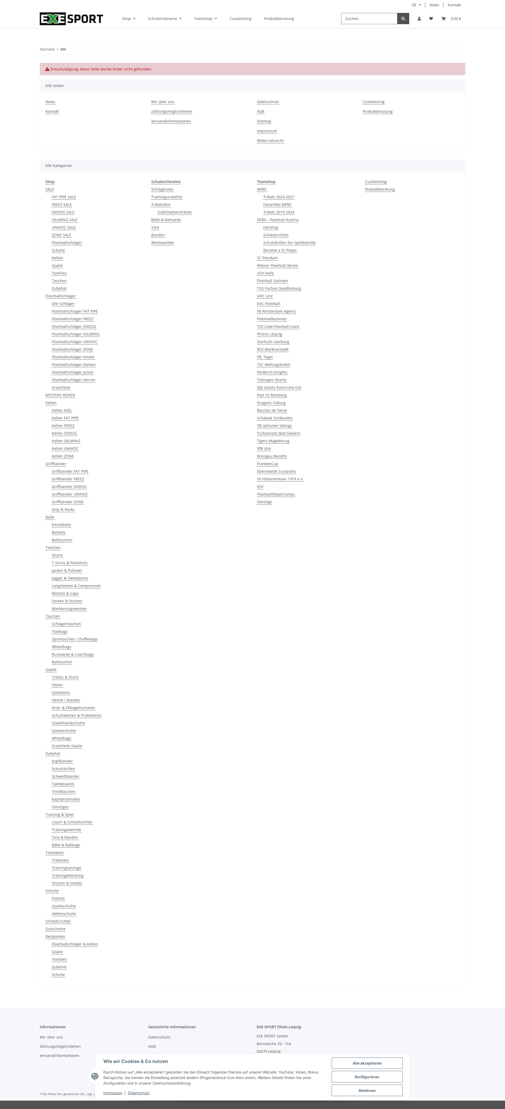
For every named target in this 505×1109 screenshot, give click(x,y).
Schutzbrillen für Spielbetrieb (289, 242)
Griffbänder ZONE (68, 501)
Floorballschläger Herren (73, 379)
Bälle (50, 517)
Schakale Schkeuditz (275, 417)
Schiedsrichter (58, 921)
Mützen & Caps (65, 593)
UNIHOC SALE (64, 227)
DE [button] (414, 4)
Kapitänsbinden (66, 799)
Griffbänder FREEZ (68, 478)
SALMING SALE (65, 219)
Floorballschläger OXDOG (74, 326)
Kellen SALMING (66, 440)
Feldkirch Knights (272, 372)
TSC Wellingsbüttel (273, 364)
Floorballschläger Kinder (73, 356)
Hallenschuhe (64, 913)
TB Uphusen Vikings (274, 425)
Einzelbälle (61, 524)
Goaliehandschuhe (68, 722)
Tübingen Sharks (272, 379)
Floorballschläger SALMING (75, 334)
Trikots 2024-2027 (278, 196)
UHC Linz (265, 295)
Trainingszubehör (167, 196)
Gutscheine (55, 928)
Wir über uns (162, 101)
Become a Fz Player (280, 250)
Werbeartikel (162, 242)
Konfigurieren (367, 1077)
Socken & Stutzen (67, 600)
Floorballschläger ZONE (72, 349)
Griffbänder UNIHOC (70, 494)
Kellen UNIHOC (65, 448)
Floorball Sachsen (272, 280)
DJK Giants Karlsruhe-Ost (279, 387)
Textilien (59, 273)
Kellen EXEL (62, 410)
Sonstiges (60, 806)
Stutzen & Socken (67, 883)
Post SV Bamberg (272, 395)
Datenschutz (268, 101)
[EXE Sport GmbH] (71, 19)
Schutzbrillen (63, 768)
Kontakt (454, 4)
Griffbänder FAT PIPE (70, 471)
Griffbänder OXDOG (69, 486)
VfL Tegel (265, 356)
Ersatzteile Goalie (67, 745)
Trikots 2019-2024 (278, 212)
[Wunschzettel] (431, 18)
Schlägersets (162, 189)
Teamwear (55, 852)
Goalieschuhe (64, 730)
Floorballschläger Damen (74, 364)
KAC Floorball (268, 303)
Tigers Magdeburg (273, 440)
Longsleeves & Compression (76, 585)
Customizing (240, 18)
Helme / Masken (66, 700)
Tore (155, 227)
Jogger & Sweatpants (70, 578)
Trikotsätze (160, 204)
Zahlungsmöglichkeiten (171, 111)
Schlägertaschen (66, 623)
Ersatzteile (61, 387)
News (434, 4)
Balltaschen (62, 539)
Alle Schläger (63, 303)
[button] (419, 18)
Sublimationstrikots (175, 212)
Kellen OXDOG (64, 433)
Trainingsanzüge (66, 867)
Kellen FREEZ (63, 425)
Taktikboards (63, 783)
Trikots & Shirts (65, 677)
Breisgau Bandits (272, 456)
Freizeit (58, 898)
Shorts (57, 555)
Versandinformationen (171, 121)
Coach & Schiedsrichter (72, 822)
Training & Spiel (60, 814)
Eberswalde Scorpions (276, 471)
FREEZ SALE (62, 204)
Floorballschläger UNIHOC (75, 341)
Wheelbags (61, 646)
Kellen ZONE (63, 456)
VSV (260, 486)
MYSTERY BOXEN (60, 395)
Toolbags (60, 631)
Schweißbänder (65, 776)
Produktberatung (279, 18)
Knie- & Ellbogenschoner (73, 707)
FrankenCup (267, 463)
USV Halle (265, 273)
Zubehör (59, 288)
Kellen (57, 257)
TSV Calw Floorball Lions (278, 326)
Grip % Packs (63, 509)
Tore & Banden (65, 837)
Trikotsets (60, 860)
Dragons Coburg (271, 402)
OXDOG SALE (63, 212)
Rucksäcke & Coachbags (73, 654)
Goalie (57, 265)
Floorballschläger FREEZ (73, 318)
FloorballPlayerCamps (276, 494)
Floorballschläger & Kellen (75, 944)
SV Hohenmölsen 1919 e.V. (280, 478)
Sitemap (264, 121)
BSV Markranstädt (273, 349)
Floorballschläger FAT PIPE (75, 311)
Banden (158, 234)
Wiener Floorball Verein (277, 265)
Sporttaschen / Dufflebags (75, 639)
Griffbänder (56, 463)
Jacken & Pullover (67, 570)
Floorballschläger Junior (73, 372)
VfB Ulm (264, 448)
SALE (50, 189)
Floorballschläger (67, 242)
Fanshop (270, 227)
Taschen (59, 280)
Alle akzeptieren (367, 1063)
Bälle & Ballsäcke (166, 219)
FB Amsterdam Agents (276, 311)
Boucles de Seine (272, 410)
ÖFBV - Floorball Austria (278, 219)
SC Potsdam (267, 257)
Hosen (57, 684)
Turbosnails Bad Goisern (278, 433)
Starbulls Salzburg (273, 341)
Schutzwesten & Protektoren (77, 715)
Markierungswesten (69, 608)
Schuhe (58, 250)
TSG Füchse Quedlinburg (279, 288)
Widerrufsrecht (270, 140)
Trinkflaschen (63, 791)
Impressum (267, 130)
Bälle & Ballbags (66, 844)
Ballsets (58, 532)
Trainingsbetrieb (66, 829)
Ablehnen (367, 1090)
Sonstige (264, 501)
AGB (260, 111)
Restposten (55, 936)
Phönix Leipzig (269, 334)
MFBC (262, 189)
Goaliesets (61, 692)
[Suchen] (403, 18)
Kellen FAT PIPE (65, 417)
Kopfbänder (62, 761)
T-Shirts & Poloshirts (70, 562)
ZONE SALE (61, 234)
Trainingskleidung (68, 875)
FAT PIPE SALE (64, 196)
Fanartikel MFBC (277, 204)
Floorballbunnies (272, 318)
